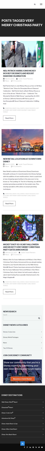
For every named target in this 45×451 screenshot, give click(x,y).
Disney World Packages (11, 337)
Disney (14, 108)
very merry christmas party (18, 110)
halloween (21, 108)
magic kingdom (30, 108)
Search (5, 315)
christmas (8, 108)
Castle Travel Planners (25, 79)
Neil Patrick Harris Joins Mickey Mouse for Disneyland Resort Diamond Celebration (19, 73)
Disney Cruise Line (9, 332)
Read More (9, 118)
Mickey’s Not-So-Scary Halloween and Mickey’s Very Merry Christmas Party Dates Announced (21, 247)
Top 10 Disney (8, 348)
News (5, 343)
